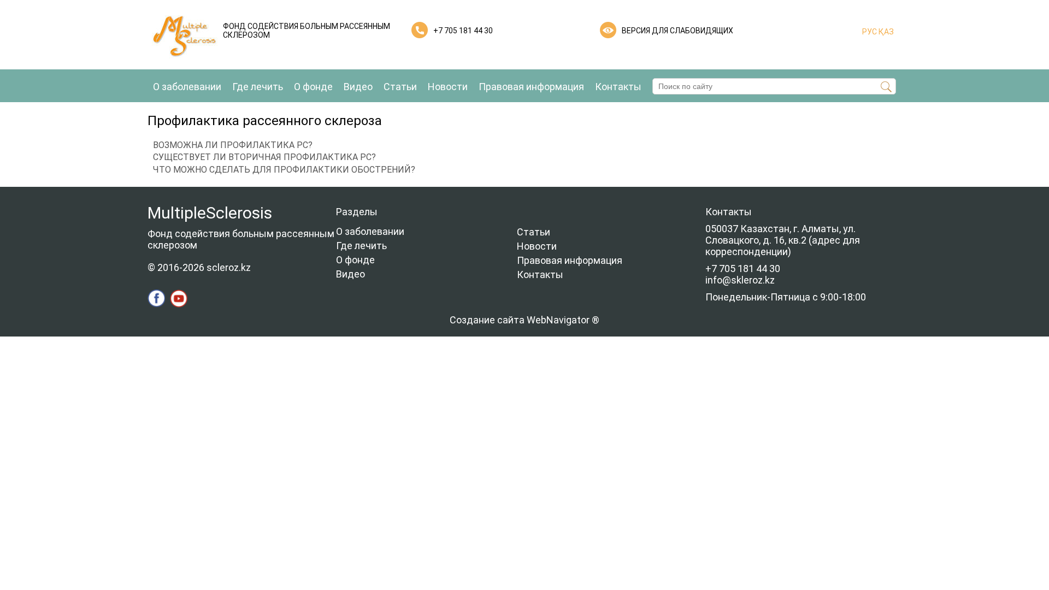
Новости (448, 86)
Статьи (400, 86)
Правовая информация (531, 86)
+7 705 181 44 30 (463, 30)
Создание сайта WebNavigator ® (524, 320)
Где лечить (257, 86)
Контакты (618, 86)
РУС (869, 31)
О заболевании (187, 86)
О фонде (313, 86)
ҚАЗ (885, 31)
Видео (358, 86)
